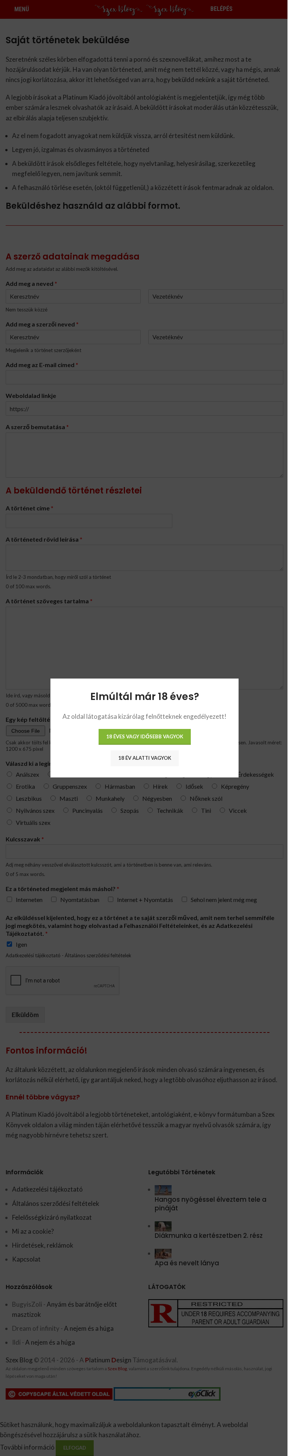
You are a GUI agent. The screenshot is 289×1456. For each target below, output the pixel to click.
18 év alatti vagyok (144, 758)
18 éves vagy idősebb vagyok (144, 736)
